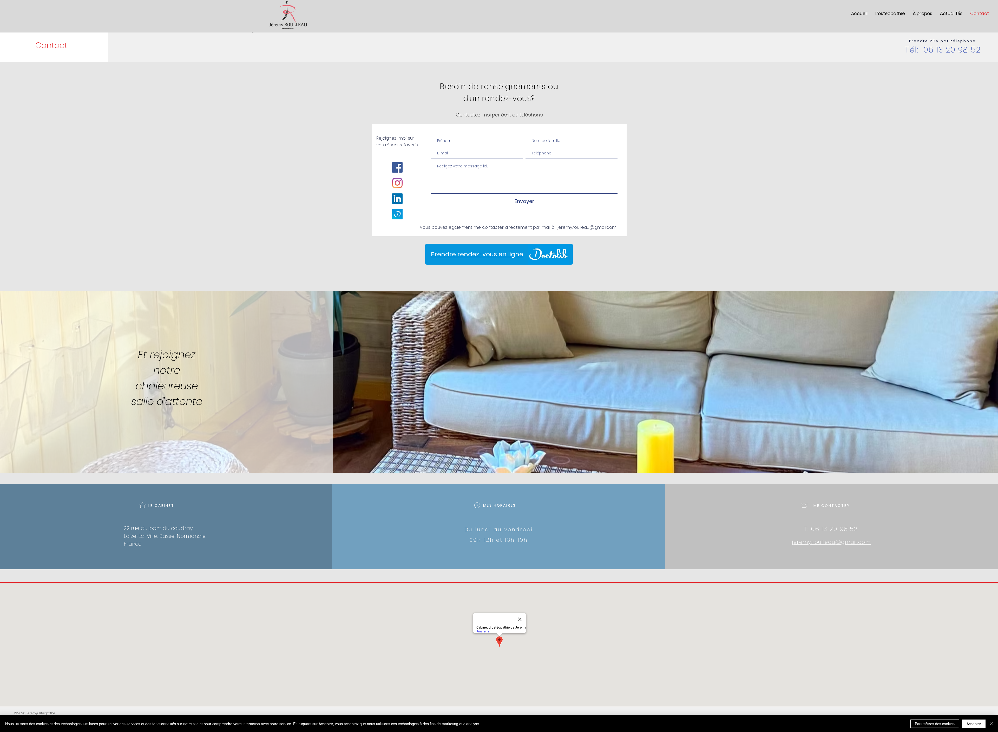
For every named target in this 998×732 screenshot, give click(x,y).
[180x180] (397, 214)
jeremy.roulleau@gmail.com (586, 227)
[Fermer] (992, 724)
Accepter (974, 723)
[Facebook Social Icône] (397, 167)
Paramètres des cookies (935, 723)
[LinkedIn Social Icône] (397, 198)
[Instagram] (397, 183)
